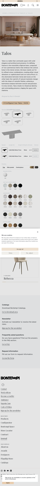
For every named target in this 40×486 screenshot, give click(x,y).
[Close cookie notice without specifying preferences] (37, 232)
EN (24, 5)
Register (8, 482)
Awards (20, 1)
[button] (3, 1)
